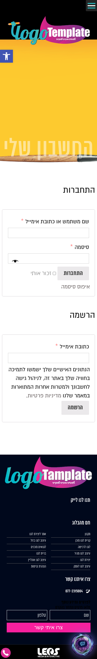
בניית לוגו (41, 554)
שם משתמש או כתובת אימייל (55, 221)
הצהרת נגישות (38, 566)
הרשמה (75, 407)
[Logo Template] (48, 43)
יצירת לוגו (85, 560)
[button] (6, 56)
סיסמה (79, 247)
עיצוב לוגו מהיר (82, 554)
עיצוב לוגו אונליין (37, 560)
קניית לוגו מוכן (82, 541)
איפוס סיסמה (75, 286)
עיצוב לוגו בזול (38, 541)
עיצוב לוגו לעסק (82, 566)
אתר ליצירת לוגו (37, 534)
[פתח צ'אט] (82, 644)
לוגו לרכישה (84, 547)
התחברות (73, 273)
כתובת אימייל (72, 346)
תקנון (87, 534)
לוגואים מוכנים (38, 547)
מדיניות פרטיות (44, 395)
